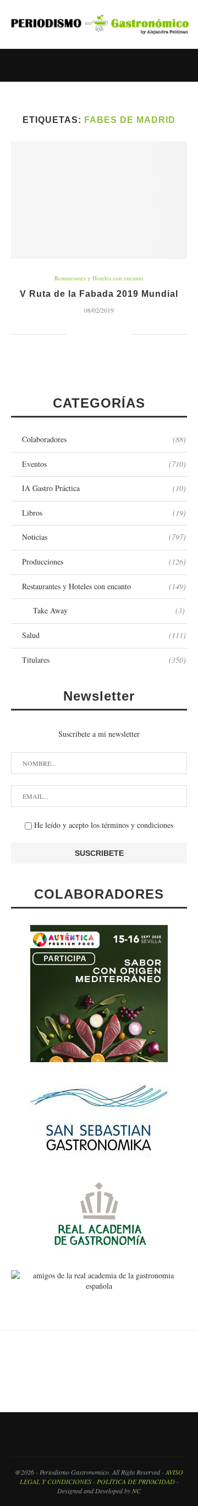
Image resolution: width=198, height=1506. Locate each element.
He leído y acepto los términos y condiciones (102, 825)
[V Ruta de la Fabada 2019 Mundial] (99, 200)
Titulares (104, 660)
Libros (104, 512)
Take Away (109, 610)
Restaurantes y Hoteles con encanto (99, 277)
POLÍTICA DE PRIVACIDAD (136, 1481)
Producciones (104, 561)
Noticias (104, 537)
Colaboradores (104, 439)
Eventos (104, 464)
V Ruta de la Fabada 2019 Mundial (99, 293)
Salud (104, 635)
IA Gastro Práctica (104, 488)
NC (136, 1490)
